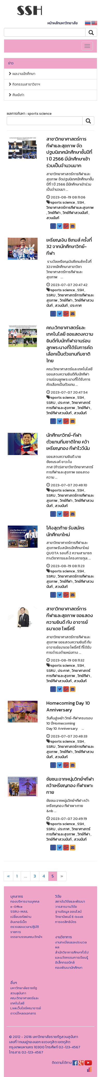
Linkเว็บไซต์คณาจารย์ (25, 1008)
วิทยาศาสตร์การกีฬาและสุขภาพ (70, 207)
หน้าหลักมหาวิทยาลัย (62, 23)
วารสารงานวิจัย (66, 906)
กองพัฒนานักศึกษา (68, 967)
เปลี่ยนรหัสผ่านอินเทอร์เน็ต (20, 919)
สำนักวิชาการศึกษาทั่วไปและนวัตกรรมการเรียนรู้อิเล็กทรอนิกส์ (72, 957)
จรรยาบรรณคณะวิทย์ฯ (26, 936)
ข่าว (10, 63)
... (25, 876)
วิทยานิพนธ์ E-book (69, 916)
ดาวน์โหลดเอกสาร (23, 1013)
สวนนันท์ (52, 218)
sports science (63, 202)
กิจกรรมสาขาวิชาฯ (26, 84)
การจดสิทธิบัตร (65, 921)
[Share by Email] (72, 226)
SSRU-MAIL (19, 911)
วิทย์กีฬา (54, 213)
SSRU (50, 295)
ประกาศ (76, 305)
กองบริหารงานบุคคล (24, 901)
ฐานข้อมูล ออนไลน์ (68, 911)
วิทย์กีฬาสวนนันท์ (75, 213)
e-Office (16, 906)
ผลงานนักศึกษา (23, 73)
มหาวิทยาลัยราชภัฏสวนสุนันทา (23, 991)
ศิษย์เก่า (18, 95)
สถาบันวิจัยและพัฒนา (70, 901)
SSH (80, 202)
